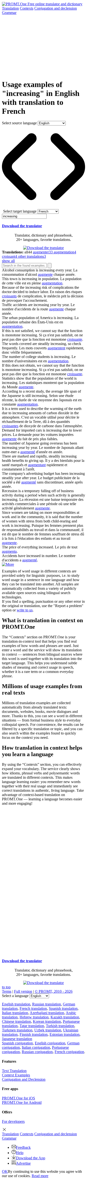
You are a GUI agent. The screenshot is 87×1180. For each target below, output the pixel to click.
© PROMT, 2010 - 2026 (53, 991)
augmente (45, 274)
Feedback (23, 1147)
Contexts (26, 8)
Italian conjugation (36, 1047)
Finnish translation (34, 1034)
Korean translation (47, 1021)
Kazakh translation (65, 1017)
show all (8, 261)
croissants (9, 296)
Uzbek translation (47, 1030)
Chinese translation (16, 1021)
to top (6, 987)
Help (19, 1153)
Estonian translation (65, 1034)
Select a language (15, 996)
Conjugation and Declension (23, 1079)
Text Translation (14, 1071)
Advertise (23, 1163)
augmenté (27, 452)
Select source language (19, 123)
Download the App (30, 1158)
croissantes (10, 426)
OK (5, 1171)
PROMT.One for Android (22, 1102)
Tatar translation (32, 1026)
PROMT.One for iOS (18, 1098)
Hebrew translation (34, 1017)
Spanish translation (63, 1008)
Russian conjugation (37, 1052)
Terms (6, 991)
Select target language (19, 211)
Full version (23, 991)
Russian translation (46, 1004)
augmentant (37, 465)
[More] (8, 564)
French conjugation (69, 1052)
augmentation (52, 283)
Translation (10, 8)
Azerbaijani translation (47, 1013)
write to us (25, 610)
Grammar (9, 13)
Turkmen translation (17, 1030)
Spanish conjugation (17, 1043)
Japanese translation (17, 1039)
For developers (13, 1121)
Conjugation (55, 8)
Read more (40, 1176)
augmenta (9, 551)
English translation (16, 1004)
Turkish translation (60, 1026)
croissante (74, 339)
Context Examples (16, 1075)
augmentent (56, 348)
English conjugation (50, 1043)
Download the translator (22, 226)
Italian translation (15, 1013)
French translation (33, 1008)
